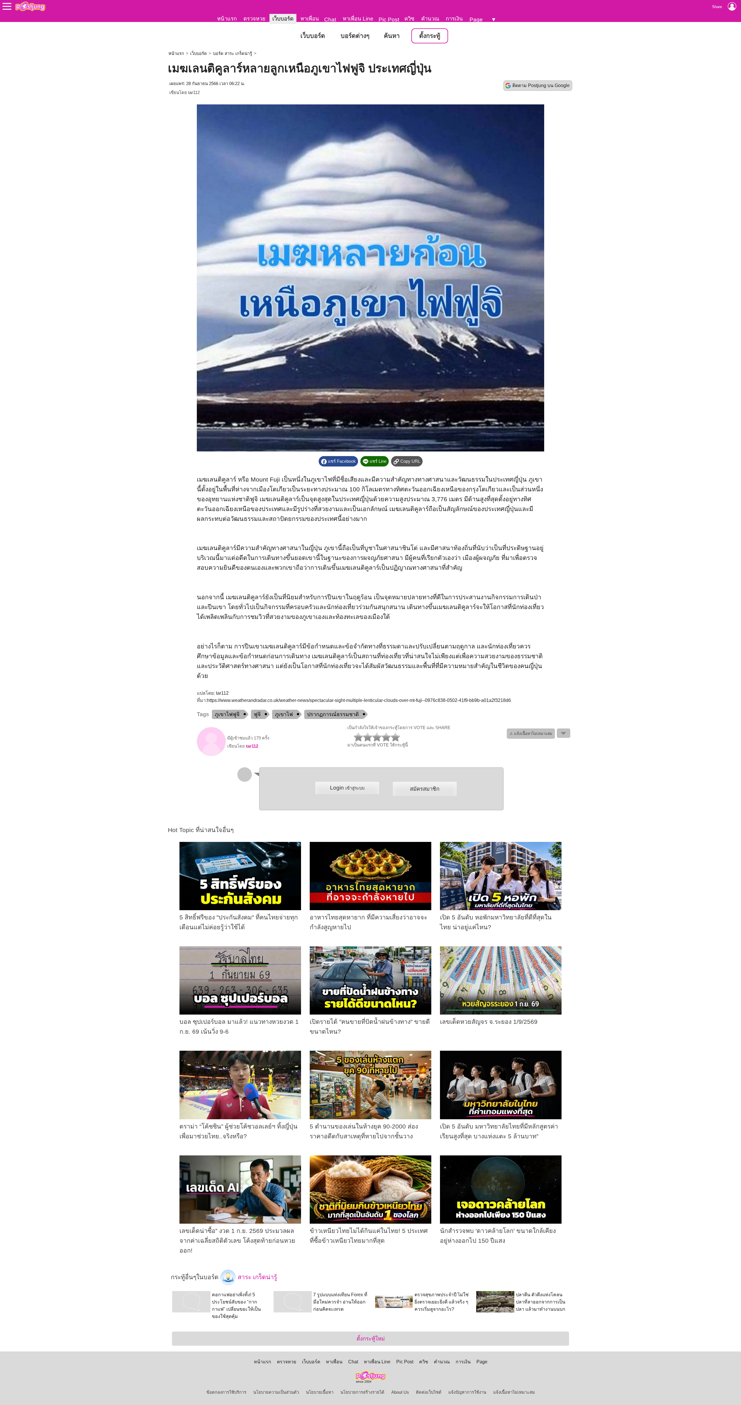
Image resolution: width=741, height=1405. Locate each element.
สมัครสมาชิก (424, 789)
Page (476, 19)
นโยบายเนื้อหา (319, 1392)
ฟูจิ (257, 714)
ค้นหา (392, 35)
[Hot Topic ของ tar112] (211, 754)
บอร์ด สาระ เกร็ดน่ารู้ (232, 53)
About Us (400, 1392)
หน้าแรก (227, 19)
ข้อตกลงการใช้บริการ (226, 1392)
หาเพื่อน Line (358, 19)
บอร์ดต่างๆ (355, 35)
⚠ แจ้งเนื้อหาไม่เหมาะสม (530, 733)
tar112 (194, 92)
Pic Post (389, 19)
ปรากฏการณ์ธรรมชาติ (333, 714)
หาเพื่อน (309, 19)
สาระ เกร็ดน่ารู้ (256, 1277)
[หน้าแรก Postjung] (30, 6)
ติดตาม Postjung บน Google (541, 85)
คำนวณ (430, 19)
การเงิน (454, 19)
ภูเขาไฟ (284, 714)
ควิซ (409, 19)
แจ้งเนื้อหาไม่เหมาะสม (514, 1392)
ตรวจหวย (254, 19)
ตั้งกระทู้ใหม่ (371, 1339)
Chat (330, 19)
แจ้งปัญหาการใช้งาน (467, 1392)
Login (347, 788)
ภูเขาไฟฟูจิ (227, 714)
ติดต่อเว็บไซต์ (428, 1392)
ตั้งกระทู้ (429, 35)
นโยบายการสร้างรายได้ (362, 1392)
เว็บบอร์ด (283, 19)
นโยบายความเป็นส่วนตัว (276, 1392)
